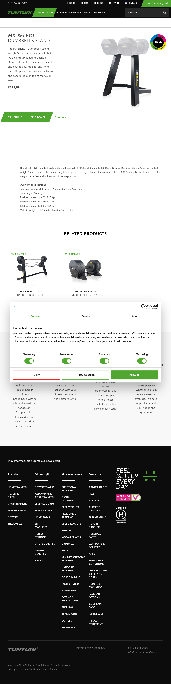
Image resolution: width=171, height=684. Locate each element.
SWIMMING (68, 627)
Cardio (13, 474)
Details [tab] (85, 316)
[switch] (66, 361)
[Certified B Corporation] (139, 515)
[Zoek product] (164, 12)
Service (98, 3)
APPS (92, 554)
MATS (65, 551)
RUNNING (67, 607)
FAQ (91, 494)
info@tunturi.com (138, 652)
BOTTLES (67, 621)
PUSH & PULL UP (71, 584)
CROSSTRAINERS (17, 504)
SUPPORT (67, 530)
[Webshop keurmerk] (139, 498)
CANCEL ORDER (98, 487)
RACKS (39, 561)
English (134, 3)
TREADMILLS (15, 524)
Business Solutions (68, 13)
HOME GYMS (42, 517)
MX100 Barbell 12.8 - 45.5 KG (31, 293)
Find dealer (38, 117)
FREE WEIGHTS (70, 507)
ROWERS (13, 517)
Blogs (85, 3)
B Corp (71, 3)
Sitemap (54, 669)
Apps (87, 13)
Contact (113, 3)
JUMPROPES (69, 591)
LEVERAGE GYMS (45, 504)
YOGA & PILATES (71, 537)
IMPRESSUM (96, 614)
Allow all (134, 374)
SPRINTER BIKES (17, 510)
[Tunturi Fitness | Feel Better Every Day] (17, 13)
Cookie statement (38, 669)
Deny (37, 374)
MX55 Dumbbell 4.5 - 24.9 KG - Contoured (85, 294)
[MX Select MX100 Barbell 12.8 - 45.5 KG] (31, 269)
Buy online (15, 117)
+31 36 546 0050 (18, 3)
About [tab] (135, 316)
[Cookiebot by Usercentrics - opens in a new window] (143, 306)
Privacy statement (17, 669)
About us (99, 13)
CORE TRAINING (71, 577)
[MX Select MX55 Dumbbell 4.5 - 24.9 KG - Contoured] (85, 269)
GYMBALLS (68, 544)
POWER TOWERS (44, 487)
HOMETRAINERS (17, 487)
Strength (41, 474)
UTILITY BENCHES (45, 544)
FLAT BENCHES (43, 510)
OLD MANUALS (97, 517)
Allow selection (86, 374)
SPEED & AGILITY (71, 524)
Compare (60, 117)
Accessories (68, 474)
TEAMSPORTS (69, 614)
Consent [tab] (35, 316)
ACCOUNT (95, 500)
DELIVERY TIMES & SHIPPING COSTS (98, 574)
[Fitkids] (158, 42)
